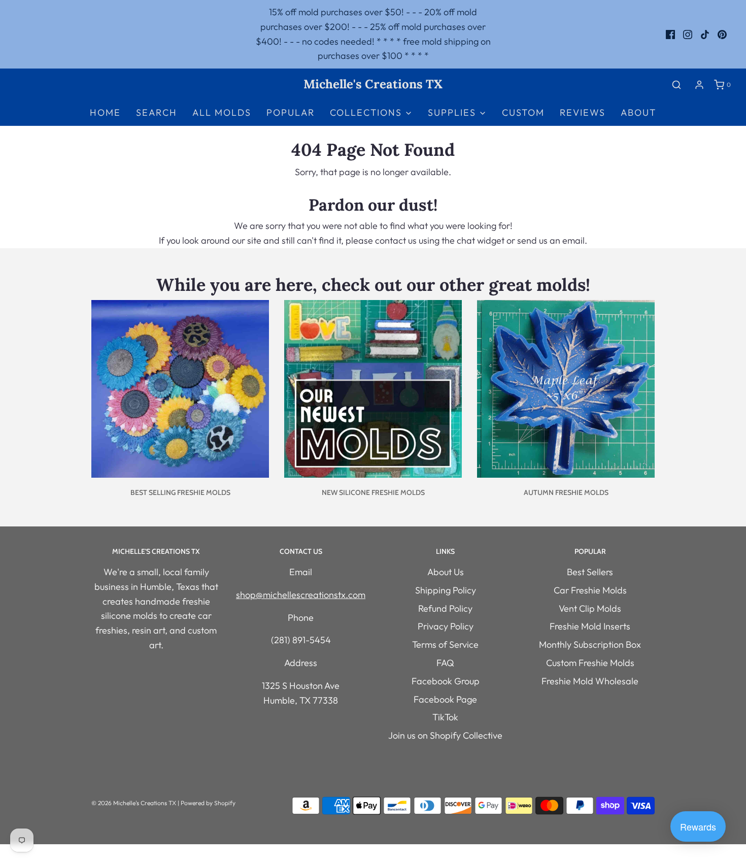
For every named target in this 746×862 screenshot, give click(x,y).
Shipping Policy (445, 590)
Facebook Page (445, 699)
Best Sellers (590, 572)
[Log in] (699, 85)
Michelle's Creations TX (373, 84)
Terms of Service (445, 644)
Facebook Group (446, 681)
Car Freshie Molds (590, 590)
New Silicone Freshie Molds (373, 492)
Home (105, 112)
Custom (523, 112)
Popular (290, 112)
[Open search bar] (676, 84)
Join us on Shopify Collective (445, 735)
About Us (445, 572)
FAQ (445, 663)
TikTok (445, 717)
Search (156, 112)
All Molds (221, 112)
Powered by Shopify (208, 803)
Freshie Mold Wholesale (589, 681)
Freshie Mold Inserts (590, 626)
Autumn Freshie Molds (566, 492)
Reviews (582, 112)
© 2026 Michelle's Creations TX (133, 803)
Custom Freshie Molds (590, 663)
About (638, 112)
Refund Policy (445, 608)
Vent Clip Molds (590, 608)
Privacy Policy (445, 626)
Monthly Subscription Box (590, 644)
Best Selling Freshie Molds (180, 492)
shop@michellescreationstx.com (300, 595)
